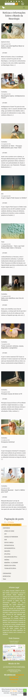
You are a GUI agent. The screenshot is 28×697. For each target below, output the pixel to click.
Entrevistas (6, 576)
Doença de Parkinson (11, 537)
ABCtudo (15, 691)
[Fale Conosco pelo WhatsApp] (23, 3)
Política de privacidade (14, 682)
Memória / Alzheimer (11, 562)
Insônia (6, 560)
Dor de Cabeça (8, 542)
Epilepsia (7, 554)
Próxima (11, 522)
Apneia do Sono (9, 531)
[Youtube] (11, 1)
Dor (5, 539)
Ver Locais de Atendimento (14, 643)
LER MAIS (4, 53)
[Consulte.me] (22, 1)
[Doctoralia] (19, 1)
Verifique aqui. (14, 679)
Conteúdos (6, 528)
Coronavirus (7, 573)
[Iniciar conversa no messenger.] (16, 1)
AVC (5, 534)
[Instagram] (8, 1)
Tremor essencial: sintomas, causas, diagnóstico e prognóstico (12, 347)
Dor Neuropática (9, 548)
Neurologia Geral (10, 565)
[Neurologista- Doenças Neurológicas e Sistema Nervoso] (4, 8)
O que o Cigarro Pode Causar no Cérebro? (14, 198)
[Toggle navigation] (24, 8)
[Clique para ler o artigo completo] (12, 31)
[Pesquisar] (16, 4)
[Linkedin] (14, 1)
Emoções (7, 551)
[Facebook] (6, 1)
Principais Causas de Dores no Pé (11, 394)
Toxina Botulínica (10, 568)
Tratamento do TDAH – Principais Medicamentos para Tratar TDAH (11, 147)
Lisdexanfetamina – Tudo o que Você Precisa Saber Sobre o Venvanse (12, 247)
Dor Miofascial (9, 545)
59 (8, 522)
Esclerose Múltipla (10, 557)
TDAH (4, 579)
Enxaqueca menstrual (8, 442)
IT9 (11, 691)
